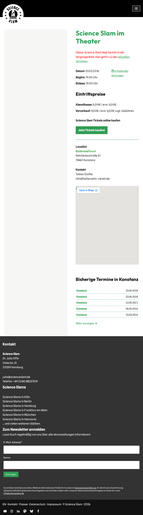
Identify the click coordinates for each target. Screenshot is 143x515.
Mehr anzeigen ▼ (86, 323)
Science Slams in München (19, 414)
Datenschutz (37, 504)
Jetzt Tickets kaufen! (91, 130)
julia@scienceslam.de (16, 377)
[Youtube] (5, 511)
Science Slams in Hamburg (19, 406)
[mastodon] (24, 511)
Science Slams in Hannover (20, 419)
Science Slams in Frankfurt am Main (25, 410)
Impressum (54, 504)
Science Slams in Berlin (17, 401)
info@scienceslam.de (13, 493)
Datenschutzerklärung (85, 487)
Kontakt (13, 504)
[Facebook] (38, 511)
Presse (23, 504)
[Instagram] (11, 511)
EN (4, 504)
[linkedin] (18, 511)
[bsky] (31, 511)
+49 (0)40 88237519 (25, 381)
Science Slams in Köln (16, 397)
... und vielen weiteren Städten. (21, 423)
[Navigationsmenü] (136, 8)
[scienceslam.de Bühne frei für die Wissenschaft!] (13, 14)
